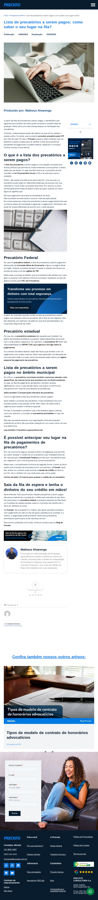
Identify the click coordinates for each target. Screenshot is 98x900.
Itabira (6, 887)
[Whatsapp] (71, 163)
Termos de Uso (79, 854)
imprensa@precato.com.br (15, 859)
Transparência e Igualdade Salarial (58, 890)
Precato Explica (56, 872)
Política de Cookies (81, 845)
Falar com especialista (19, 308)
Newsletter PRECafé (35, 880)
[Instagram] (80, 163)
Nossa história (56, 846)
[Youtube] (89, 163)
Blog (52, 880)
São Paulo (8, 891)
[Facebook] (76, 163)
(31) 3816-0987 (10, 849)
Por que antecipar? (35, 846)
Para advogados (34, 872)
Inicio (6, 15)
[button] (90, 124)
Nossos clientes (33, 854)
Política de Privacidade (83, 837)
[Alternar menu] (93, 4)
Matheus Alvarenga (38, 110)
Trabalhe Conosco (58, 854)
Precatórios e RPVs (17, 15)
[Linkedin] (85, 163)
